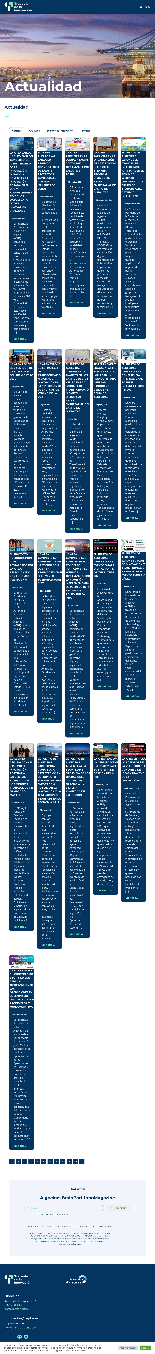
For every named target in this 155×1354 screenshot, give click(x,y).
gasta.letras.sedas (16, 1308)
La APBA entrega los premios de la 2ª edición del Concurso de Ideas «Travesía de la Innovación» (134, 769)
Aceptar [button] (145, 1348)
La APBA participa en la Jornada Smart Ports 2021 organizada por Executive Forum (78, 163)
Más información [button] (128, 1348)
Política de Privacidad (58, 1214)
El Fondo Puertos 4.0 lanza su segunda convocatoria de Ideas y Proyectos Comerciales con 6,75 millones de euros (48, 170)
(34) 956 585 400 (14, 1323)
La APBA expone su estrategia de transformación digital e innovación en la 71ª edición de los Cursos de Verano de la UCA (49, 380)
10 (75, 1161)
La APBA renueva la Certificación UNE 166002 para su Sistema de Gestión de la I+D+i (106, 767)
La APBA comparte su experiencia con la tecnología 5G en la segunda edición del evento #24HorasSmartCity (50, 569)
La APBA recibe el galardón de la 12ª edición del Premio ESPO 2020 (21, 371)
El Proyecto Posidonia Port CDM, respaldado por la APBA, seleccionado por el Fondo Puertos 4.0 (22, 567)
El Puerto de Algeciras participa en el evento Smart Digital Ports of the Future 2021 (104, 565)
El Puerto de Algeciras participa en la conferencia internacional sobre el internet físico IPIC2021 (133, 377)
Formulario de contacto (20, 1327)
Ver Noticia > (20, 339)
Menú (146, 6)
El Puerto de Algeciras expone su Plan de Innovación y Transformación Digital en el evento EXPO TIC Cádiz (133, 566)
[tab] (16, 130)
